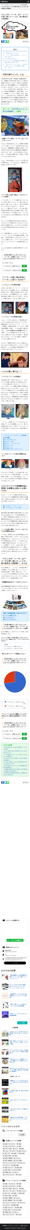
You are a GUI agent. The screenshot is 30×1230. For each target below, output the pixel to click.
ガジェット (22, 1163)
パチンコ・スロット (9, 1174)
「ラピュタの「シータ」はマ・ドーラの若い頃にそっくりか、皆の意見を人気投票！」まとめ (16, 66)
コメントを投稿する (16, 940)
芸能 (6, 1144)
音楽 (20, 1146)
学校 (16, 1155)
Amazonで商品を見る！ (11, 619)
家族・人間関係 (8, 1158)
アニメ (16, 1148)
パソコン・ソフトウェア (10, 1163)
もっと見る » (22, 1022)
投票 (24, 266)
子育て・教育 (8, 1155)
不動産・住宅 (8, 1172)
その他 (19, 1174)
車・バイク (7, 1153)
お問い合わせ (24, 1225)
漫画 (22, 1148)
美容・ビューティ (9, 1167)
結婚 (15, 1153)
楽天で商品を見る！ (10, 617)
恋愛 (20, 1144)
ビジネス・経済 (16, 1170)
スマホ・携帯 (18, 1160)
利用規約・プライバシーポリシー (11, 1225)
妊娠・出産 (21, 1153)
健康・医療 (15, 1165)
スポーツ (13, 1144)
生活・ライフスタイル (10, 1146)
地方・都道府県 (8, 1160)
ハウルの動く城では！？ (11, 58)
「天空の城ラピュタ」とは (12, 53)
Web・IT (7, 1165)
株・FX (16, 1172)
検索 (23, 1134)
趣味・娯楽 (19, 1167)
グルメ (13, 1151)
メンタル (18, 1158)
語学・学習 (7, 1170)
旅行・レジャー (22, 1151)
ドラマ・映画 (8, 1148)
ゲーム (6, 1151)
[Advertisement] (15, 852)
